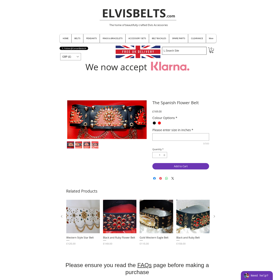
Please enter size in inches (172, 130)
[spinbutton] (160, 155)
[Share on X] (173, 178)
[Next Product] (214, 216)
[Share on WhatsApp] (167, 178)
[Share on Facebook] (154, 178)
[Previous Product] (62, 216)
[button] (70, 56)
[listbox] (70, 56)
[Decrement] (155, 155)
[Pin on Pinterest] (160, 178)
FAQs (144, 265)
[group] (138, 224)
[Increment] (165, 155)
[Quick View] (83, 216)
